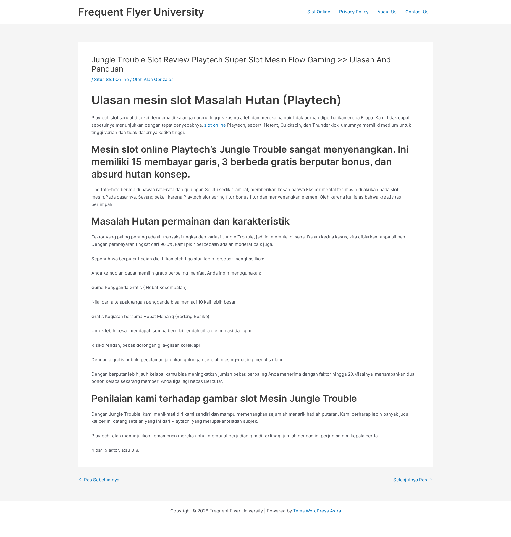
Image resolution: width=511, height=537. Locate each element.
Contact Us (416, 11)
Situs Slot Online (111, 79)
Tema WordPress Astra (317, 511)
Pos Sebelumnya (99, 480)
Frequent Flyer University (141, 12)
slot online (215, 125)
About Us (387, 11)
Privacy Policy (353, 11)
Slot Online (318, 11)
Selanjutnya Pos (412, 480)
